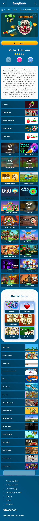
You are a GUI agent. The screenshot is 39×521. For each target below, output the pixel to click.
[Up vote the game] (30, 60)
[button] (35, 3)
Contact (8, 500)
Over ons (9, 496)
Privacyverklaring (12, 485)
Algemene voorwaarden (14, 492)
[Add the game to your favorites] (34, 16)
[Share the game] (8, 60)
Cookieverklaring (11, 489)
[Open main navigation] (3, 3)
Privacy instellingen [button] (12, 481)
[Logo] (19, 3)
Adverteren (10, 504)
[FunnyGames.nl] (2, 10)
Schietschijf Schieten (27, 10)
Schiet (15, 10)
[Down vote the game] (19, 60)
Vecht (8, 10)
